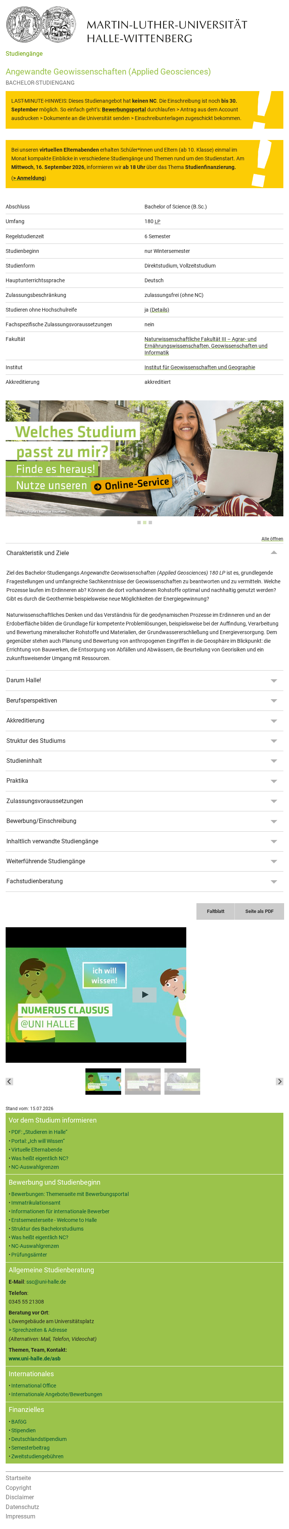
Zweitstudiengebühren (37, 1456)
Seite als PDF (259, 911)
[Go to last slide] (9, 1081)
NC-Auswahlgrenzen (35, 1167)
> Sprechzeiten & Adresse (38, 1330)
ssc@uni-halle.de (46, 1282)
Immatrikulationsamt (36, 1203)
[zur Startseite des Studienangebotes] (127, 23)
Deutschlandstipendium (39, 1439)
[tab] (139, 522)
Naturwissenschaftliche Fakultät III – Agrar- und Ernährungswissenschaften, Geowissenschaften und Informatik (206, 346)
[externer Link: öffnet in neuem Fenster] (144, 512)
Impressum (20, 1516)
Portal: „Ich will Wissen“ (38, 1141)
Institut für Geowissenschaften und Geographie (199, 367)
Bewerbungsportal (124, 109)
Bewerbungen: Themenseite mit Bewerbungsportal (70, 1194)
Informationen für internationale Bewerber (60, 1211)
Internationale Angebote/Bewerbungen (56, 1394)
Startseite (18, 1478)
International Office (33, 1386)
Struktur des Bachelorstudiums (47, 1229)
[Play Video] (144, 995)
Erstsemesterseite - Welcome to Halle (54, 1220)
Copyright (18, 1487)
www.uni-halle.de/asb (35, 1359)
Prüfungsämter (29, 1255)
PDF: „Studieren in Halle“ (39, 1132)
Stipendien (23, 1430)
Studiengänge (24, 53)
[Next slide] (279, 1081)
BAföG (19, 1422)
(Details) (159, 310)
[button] (103, 1081)
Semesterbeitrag (30, 1448)
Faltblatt (215, 911)
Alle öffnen (272, 539)
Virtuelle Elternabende (36, 1150)
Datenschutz (22, 1507)
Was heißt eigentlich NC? (39, 1158)
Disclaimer (20, 1497)
